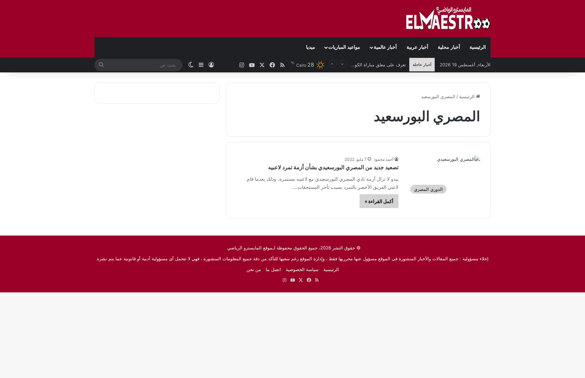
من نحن (253, 269)
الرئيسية (478, 47)
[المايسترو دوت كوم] (448, 18)
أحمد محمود (383, 159)
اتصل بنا (273, 269)
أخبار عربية (417, 47)
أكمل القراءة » (379, 201)
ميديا (310, 47)
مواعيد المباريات (344, 47)
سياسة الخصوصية (302, 269)
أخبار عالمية (385, 47)
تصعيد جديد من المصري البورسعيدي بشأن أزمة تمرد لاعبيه (333, 167)
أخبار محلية (449, 47)
